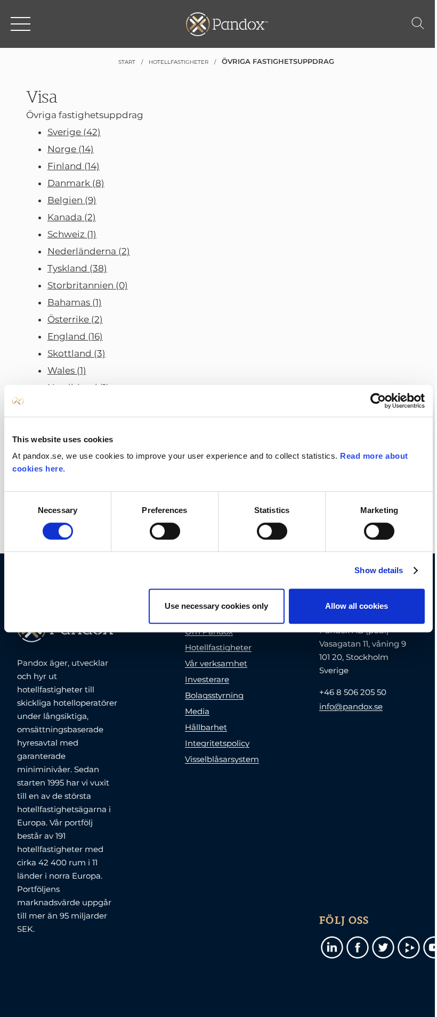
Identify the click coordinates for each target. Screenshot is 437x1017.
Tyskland (77, 268)
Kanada (71, 217)
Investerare (207, 679)
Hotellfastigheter (218, 647)
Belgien (71, 200)
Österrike (75, 319)
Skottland (76, 353)
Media (197, 711)
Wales (66, 370)
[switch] (165, 531)
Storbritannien (87, 285)
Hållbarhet (206, 727)
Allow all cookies (356, 605)
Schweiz (71, 234)
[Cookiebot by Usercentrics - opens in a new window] (378, 401)
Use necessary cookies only (216, 605)
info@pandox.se (351, 706)
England (75, 336)
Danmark (75, 183)
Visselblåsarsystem (222, 759)
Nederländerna (88, 251)
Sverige (74, 132)
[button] (21, 24)
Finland (73, 166)
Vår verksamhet (216, 663)
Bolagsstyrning (214, 695)
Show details (378, 570)
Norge (70, 149)
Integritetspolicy (217, 743)
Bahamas (74, 302)
